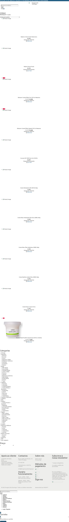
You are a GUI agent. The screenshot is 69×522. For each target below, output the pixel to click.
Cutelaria (3, 398)
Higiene (3, 412)
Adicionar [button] (29, 41)
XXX (2, 438)
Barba (2, 366)
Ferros (3, 358)
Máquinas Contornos (7, 361)
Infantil (4, 391)
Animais (3, 352)
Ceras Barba (5, 369)
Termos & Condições (6, 462)
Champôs (4, 383)
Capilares (3, 382)
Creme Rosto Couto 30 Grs (29, 306)
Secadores (4, 363)
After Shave (5, 367)
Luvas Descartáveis (7, 406)
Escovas (4, 357)
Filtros (3, 13)
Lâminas (4, 374)
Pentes (3, 436)
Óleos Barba (5, 377)
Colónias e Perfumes (6, 397)
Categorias (5, 351)
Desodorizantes (6, 414)
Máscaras (4, 393)
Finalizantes (5, 390)
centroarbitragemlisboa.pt (58, 479)
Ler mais (30, 70)
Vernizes (4, 432)
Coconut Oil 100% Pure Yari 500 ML (29, 158)
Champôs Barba (6, 370)
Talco (3, 422)
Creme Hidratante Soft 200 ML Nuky (29, 188)
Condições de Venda (6, 458)
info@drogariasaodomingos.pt (25, 469)
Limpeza (3, 424)
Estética (3, 401)
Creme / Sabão (5, 371)
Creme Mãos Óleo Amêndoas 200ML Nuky (29, 247)
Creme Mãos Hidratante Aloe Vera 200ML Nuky (29, 217)
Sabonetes (4, 420)
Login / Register (6, 509)
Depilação (4, 405)
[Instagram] (40, 483)
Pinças (3, 409)
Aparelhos (3, 354)
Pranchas (4, 362)
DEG (2, 400)
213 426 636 (21, 462)
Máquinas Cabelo (6, 359)
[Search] (2, 7)
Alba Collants (5, 413)
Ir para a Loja (3, 521)
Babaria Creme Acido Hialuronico (29, 36)
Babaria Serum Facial (29, 66)
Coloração (4, 385)
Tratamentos (5, 395)
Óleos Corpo (5, 417)
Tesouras (4, 394)
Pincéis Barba (5, 378)
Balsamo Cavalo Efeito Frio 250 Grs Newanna (29, 97)
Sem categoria (4, 440)
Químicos (3, 437)
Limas (3, 428)
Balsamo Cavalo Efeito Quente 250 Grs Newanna (29, 128)
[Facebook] (37, 483)
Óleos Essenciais (6, 418)
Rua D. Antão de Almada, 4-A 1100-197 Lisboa (25, 459)
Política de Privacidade (6, 463)
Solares (4, 421)
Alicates (4, 426)
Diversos (4, 355)
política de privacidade (57, 466)
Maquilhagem (5, 408)
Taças (3, 381)
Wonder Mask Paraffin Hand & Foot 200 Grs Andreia (29, 337)
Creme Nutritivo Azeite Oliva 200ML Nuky (29, 277)
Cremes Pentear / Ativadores (5, 388)
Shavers (4, 365)
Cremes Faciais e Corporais (5, 403)
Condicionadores (6, 386)
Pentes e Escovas (5, 433)
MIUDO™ (46, 487)
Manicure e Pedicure (6, 425)
